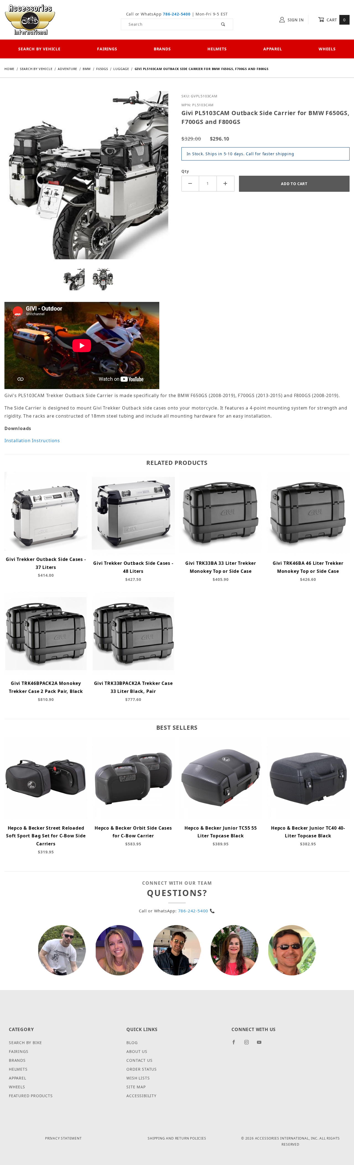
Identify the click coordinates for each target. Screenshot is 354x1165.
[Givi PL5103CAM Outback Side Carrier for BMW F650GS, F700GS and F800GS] (88, 179)
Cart (336, 19)
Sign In (295, 19)
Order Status (141, 1069)
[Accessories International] (30, 19)
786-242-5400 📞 (196, 910)
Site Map (135, 1086)
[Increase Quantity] (226, 183)
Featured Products (31, 1095)
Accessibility (141, 1095)
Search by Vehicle (39, 48)
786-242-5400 (177, 14)
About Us (136, 1051)
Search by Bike (25, 1042)
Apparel (272, 48)
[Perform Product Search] (223, 24)
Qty (185, 171)
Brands (162, 48)
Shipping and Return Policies (177, 1138)
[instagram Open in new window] (249, 1044)
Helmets (217, 48)
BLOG (131, 1042)
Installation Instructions (32, 440)
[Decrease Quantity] (190, 183)
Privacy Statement (63, 1138)
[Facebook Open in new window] (236, 1044)
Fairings (107, 48)
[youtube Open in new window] (261, 1044)
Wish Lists (138, 1078)
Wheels (327, 48)
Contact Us (139, 1060)
